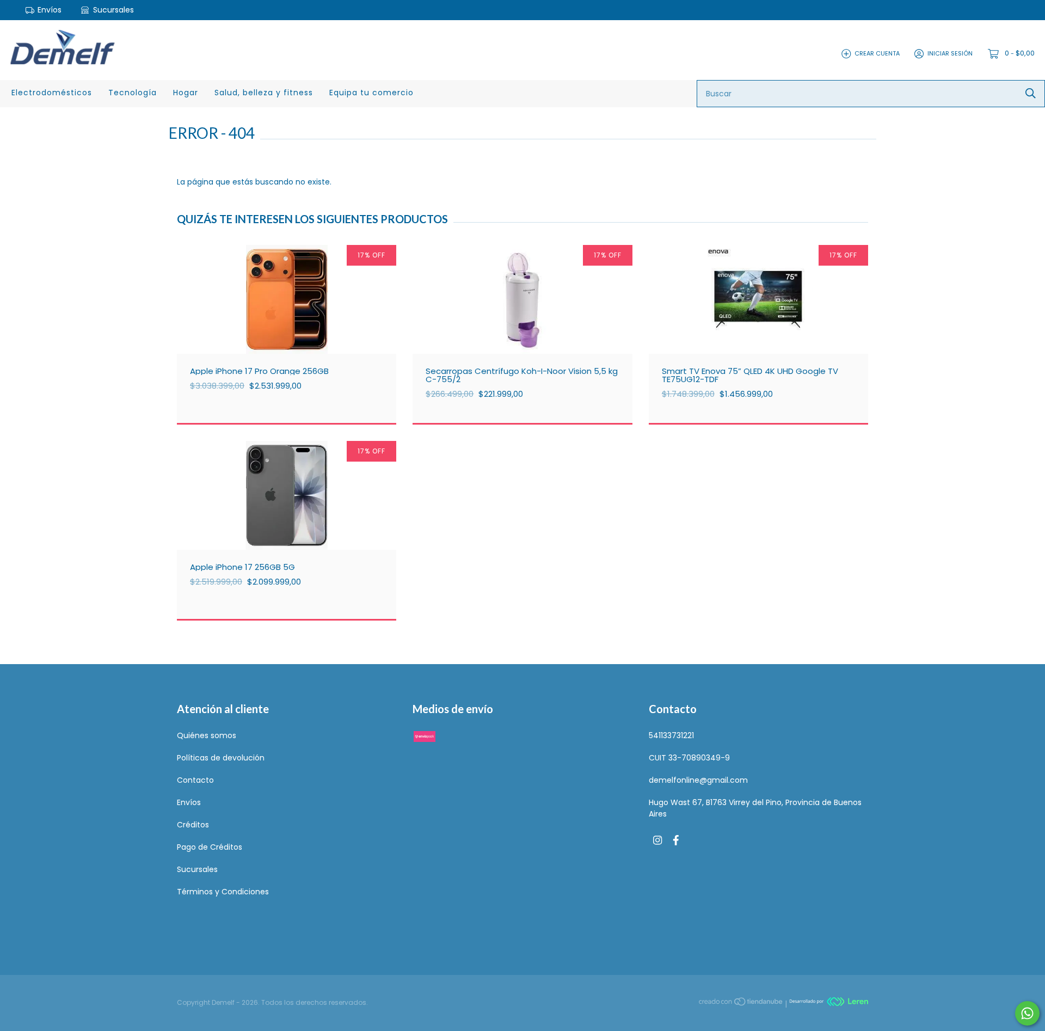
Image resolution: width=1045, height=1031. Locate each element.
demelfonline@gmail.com (698, 780)
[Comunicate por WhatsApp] (1027, 1013)
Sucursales (112, 9)
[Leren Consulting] (828, 1003)
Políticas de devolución (221, 757)
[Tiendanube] (741, 1003)
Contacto (195, 780)
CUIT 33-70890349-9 (689, 757)
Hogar (185, 92)
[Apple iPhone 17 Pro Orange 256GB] (295, 321)
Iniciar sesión (950, 53)
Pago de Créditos (209, 847)
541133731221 (671, 735)
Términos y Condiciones (223, 891)
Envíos (49, 9)
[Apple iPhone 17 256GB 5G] (295, 517)
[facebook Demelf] (676, 841)
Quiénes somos (206, 735)
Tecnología (132, 92)
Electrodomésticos (51, 92)
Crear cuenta (877, 53)
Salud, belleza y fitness (263, 92)
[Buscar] (1030, 93)
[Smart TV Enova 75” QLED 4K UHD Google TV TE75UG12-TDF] (766, 321)
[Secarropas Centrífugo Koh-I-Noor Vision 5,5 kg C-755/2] (530, 321)
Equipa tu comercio (371, 92)
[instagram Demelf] (657, 841)
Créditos (193, 824)
